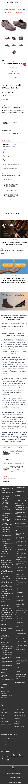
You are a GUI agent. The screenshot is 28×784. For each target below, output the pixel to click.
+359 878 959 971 (12, 741)
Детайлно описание (9, 152)
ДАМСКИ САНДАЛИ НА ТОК (7, 524)
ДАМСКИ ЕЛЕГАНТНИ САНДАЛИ (5, 502)
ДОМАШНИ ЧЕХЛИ (20, 674)
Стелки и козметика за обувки (21, 529)
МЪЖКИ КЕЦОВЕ (21, 491)
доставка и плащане (6, 724)
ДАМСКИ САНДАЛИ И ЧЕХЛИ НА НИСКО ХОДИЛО (6, 560)
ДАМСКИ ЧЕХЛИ (6, 527)
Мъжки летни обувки (20, 670)
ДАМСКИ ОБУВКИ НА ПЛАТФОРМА (6, 666)
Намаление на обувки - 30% (21, 613)
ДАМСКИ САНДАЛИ (7, 492)
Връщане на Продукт (19, 715)
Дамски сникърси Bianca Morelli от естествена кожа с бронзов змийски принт (17, 451)
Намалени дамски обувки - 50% (21, 558)
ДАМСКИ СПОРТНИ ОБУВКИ (7, 651)
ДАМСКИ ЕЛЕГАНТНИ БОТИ (6, 586)
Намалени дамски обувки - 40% (21, 599)
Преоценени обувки (21, 638)
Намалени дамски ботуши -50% (21, 542)
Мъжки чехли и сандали (20, 666)
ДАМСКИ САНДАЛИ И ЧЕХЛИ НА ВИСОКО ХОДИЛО (7, 566)
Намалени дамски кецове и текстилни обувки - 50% (21, 569)
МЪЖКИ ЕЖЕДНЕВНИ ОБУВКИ (5, 686)
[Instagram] (9, 747)
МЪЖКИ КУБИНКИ (21, 509)
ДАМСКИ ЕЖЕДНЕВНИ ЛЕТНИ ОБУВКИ (7, 572)
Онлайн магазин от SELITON (14, 782)
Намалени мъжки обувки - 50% (21, 550)
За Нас (2, 715)
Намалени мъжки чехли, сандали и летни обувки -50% (21, 574)
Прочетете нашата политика (14, 773)
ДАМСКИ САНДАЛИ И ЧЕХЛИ (7, 489)
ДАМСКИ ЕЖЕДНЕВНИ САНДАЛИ (5, 497)
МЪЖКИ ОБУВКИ (6, 682)
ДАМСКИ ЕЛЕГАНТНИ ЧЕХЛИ (7, 534)
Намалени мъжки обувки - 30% (21, 621)
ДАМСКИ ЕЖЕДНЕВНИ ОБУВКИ (5, 637)
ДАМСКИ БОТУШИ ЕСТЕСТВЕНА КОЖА (7, 611)
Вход (2, 709)
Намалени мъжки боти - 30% (21, 617)
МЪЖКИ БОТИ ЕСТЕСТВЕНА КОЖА (21, 506)
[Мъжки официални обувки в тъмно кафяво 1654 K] (7, 40)
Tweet (14, 144)
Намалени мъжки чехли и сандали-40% (21, 609)
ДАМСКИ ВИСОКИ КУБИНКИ (6, 623)
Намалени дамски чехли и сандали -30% (21, 635)
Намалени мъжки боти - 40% (21, 583)
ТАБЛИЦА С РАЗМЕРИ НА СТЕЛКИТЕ (11, 123)
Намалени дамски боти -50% (21, 546)
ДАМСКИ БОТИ (5, 576)
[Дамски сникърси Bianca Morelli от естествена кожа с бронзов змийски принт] (6, 452)
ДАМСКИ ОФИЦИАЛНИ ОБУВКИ (5, 642)
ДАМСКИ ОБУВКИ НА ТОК (6, 662)
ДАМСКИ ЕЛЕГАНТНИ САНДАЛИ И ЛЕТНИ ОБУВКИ (6, 554)
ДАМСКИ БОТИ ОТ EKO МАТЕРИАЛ (6, 604)
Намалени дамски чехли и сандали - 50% (21, 563)
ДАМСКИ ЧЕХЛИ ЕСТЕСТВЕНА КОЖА (7, 539)
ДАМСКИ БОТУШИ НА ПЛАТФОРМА (7, 615)
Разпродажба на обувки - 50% (19, 538)
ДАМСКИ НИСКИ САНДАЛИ (7, 514)
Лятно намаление (20, 649)
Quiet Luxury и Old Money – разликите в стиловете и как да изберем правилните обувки (14, 317)
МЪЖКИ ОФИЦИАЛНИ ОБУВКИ (5, 691)
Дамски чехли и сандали (20, 652)
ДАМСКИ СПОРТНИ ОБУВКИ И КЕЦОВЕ (7, 647)
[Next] (23, 454)
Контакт (3, 718)
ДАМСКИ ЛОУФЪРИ (7, 679)
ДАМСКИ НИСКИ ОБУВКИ (6, 658)
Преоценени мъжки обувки (21, 646)
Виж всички (6, 481)
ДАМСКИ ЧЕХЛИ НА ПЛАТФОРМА (7, 548)
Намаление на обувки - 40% (21, 579)
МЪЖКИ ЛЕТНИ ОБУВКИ (20, 488)
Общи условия (5, 721)
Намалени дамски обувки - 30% (21, 630)
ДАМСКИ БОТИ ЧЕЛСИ (6, 600)
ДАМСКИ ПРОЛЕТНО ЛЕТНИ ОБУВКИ (6, 671)
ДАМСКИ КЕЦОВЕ (8, 654)
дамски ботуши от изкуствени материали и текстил (7, 628)
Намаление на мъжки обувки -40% (21, 595)
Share (6, 144)
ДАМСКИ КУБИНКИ (7, 589)
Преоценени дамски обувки (21, 642)
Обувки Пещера (6, 140)
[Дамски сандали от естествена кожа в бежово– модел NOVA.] (6, 468)
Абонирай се (7, 459)
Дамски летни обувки (20, 656)
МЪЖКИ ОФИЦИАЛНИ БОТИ (20, 522)
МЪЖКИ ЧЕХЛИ (21, 500)
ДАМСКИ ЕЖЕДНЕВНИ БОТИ (6, 582)
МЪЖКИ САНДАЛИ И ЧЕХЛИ (21, 494)
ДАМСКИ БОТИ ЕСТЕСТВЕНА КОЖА (7, 592)
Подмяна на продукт (9, 160)
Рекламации (17, 718)
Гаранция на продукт (10, 168)
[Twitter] (6, 747)
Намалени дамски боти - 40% (21, 587)
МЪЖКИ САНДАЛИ (22, 498)
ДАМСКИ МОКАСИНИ (4, 676)
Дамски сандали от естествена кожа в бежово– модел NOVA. (17, 467)
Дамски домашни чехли (20, 677)
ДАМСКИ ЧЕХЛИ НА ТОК (7, 544)
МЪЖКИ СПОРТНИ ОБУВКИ (6, 696)
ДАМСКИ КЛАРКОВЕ (4, 596)
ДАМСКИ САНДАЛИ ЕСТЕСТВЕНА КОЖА (6, 509)
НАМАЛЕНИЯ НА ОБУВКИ (19, 534)
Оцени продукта (6, 146)
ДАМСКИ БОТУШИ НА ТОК (7, 619)
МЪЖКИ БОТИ (19, 503)
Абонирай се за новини (9, 478)
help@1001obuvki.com (12, 738)
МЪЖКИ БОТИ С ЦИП (20, 513)
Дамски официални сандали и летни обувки (21, 662)
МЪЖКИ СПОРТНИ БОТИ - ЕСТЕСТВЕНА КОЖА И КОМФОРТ (21, 518)
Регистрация (4, 712)
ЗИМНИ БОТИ (6, 578)
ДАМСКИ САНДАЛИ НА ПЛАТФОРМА (6, 519)
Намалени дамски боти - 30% (21, 625)
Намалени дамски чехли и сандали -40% (21, 604)
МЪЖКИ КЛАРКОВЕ (21, 526)
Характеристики (8, 156)
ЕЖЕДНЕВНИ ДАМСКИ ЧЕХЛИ (6, 530)
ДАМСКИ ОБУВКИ (6, 633)
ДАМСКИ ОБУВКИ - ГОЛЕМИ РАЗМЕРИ (20, 681)
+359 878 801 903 (12, 744)
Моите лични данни (14, 777)
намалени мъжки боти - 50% (21, 554)
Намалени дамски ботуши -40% (21, 591)
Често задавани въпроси (11, 164)
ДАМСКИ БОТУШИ (6, 608)
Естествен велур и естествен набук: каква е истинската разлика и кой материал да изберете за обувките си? (14, 280)
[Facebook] (3, 747)
